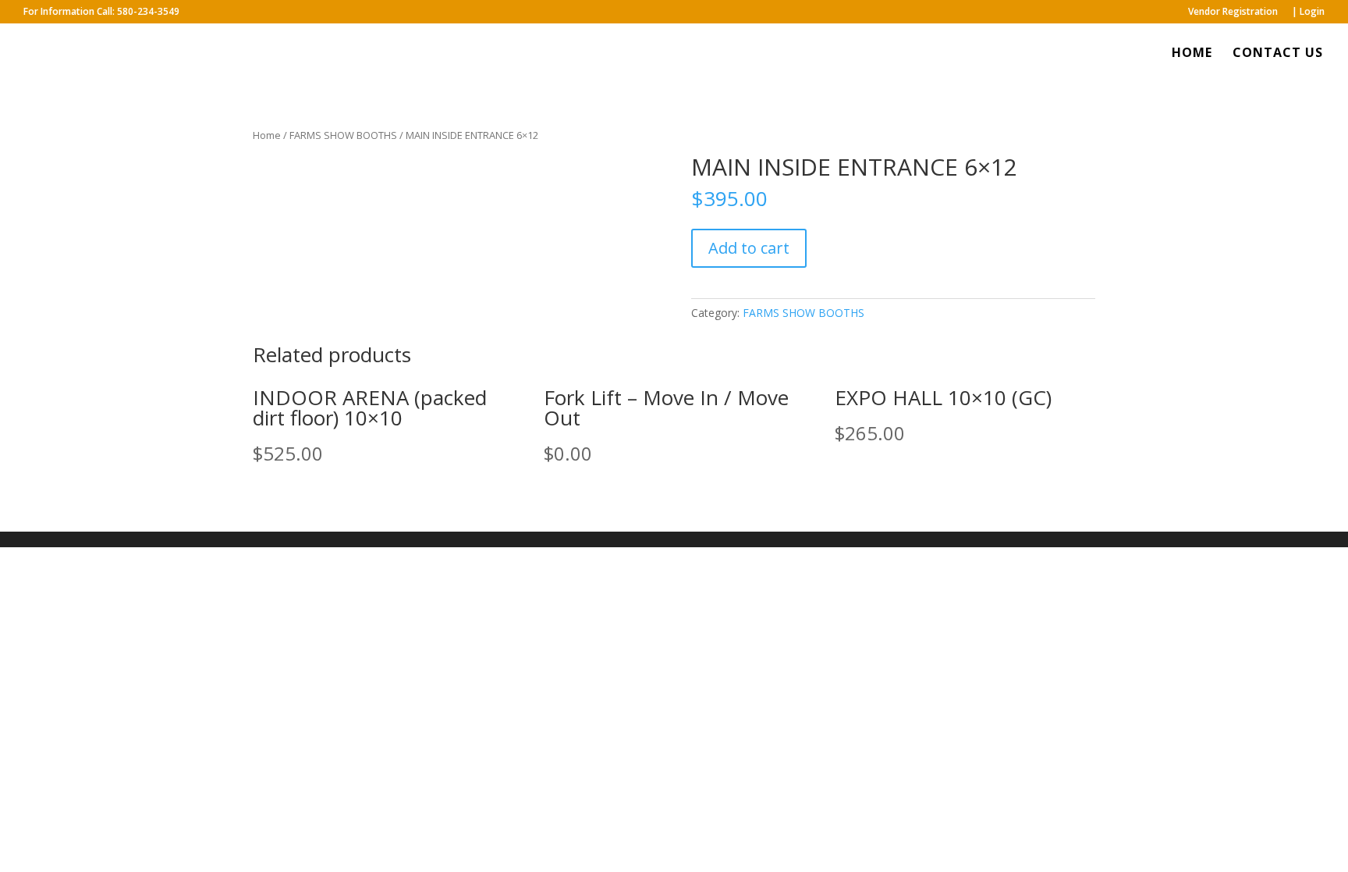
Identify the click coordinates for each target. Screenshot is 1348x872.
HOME (1192, 54)
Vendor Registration (1233, 12)
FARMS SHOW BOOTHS (343, 135)
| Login (1308, 12)
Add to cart (748, 247)
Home (267, 135)
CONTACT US (1278, 54)
